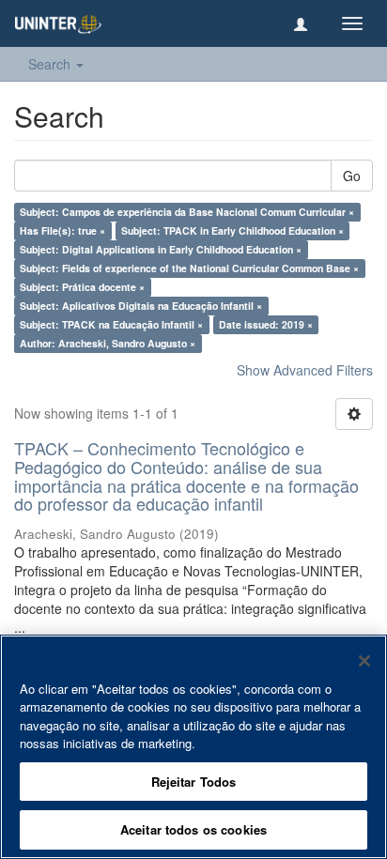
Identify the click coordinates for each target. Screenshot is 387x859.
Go (352, 175)
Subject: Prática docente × (82, 287)
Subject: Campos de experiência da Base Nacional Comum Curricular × (187, 212)
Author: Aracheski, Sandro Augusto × (107, 343)
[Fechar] (364, 661)
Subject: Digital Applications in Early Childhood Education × (161, 249)
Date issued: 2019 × (266, 324)
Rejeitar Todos (194, 781)
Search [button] (51, 63)
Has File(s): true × (62, 230)
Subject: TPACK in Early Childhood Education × (232, 230)
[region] (193, 747)
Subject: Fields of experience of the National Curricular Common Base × (189, 268)
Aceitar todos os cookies (193, 829)
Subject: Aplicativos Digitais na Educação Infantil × (141, 306)
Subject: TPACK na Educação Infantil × (111, 324)
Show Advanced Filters (305, 369)
